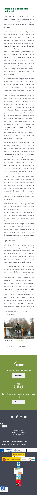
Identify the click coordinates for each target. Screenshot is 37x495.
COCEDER (18, 430)
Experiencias (20, 340)
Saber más (18, 375)
